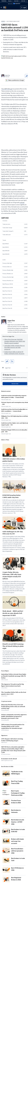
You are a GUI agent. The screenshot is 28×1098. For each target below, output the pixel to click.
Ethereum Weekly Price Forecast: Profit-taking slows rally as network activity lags (13, 706)
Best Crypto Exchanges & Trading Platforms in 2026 (17, 793)
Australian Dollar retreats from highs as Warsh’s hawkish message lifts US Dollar (13, 676)
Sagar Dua (7, 75)
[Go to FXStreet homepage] (4, 7)
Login (24, 7)
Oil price (10, 1)
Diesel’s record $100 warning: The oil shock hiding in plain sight (13, 646)
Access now (15, 383)
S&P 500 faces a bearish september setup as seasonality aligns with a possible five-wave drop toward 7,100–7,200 (13, 749)
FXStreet (7, 76)
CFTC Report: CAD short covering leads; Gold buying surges (12, 739)
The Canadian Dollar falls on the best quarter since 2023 (13, 693)
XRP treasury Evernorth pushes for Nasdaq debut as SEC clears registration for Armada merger (12, 726)
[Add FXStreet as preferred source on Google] (15, 80)
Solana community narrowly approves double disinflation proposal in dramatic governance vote (14, 716)
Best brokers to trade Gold (18, 859)
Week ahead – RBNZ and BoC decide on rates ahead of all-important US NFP (12, 613)
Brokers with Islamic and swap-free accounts (17, 841)
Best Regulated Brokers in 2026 (16, 879)
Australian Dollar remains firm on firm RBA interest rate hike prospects (14, 347)
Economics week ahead (9, 758)
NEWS (3, 21)
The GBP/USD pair (7, 89)
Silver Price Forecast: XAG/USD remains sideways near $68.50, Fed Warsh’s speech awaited (14, 341)
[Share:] (7, 361)
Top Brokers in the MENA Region (17, 773)
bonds (3, 178)
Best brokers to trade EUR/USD (18, 830)
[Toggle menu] (1, 7)
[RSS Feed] (12, 361)
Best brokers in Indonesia (16, 811)
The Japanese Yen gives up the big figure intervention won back (12, 685)
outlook (22, 202)
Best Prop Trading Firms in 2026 (17, 782)
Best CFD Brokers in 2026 (17, 869)
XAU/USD (16, 1)
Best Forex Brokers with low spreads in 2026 (17, 851)
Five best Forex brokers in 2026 (16, 801)
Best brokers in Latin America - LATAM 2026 (17, 822)
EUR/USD (23, 1)
